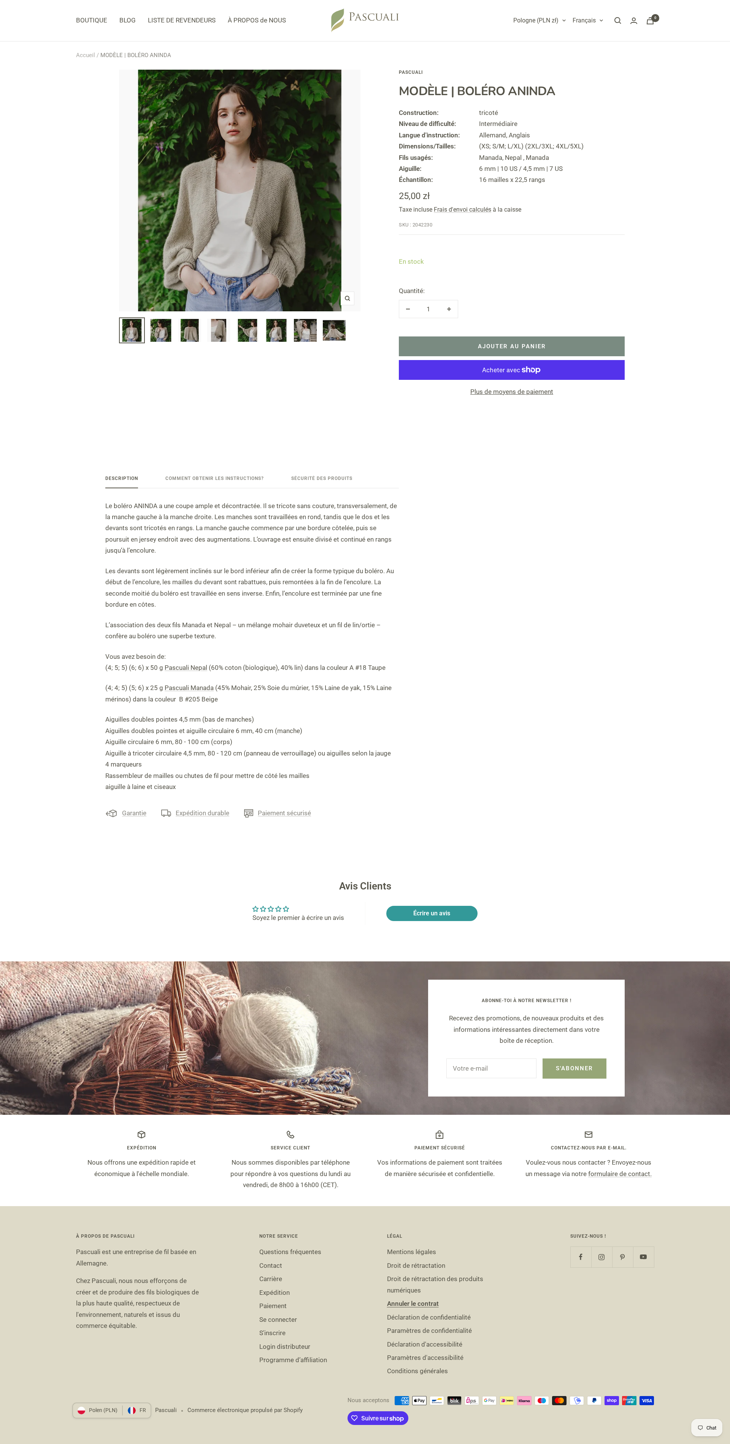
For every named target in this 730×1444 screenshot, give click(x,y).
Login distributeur (284, 1346)
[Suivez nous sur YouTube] (643, 1256)
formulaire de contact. (620, 1174)
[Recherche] (617, 20)
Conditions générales (417, 1371)
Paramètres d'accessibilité (425, 1357)
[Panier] (650, 20)
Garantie (134, 813)
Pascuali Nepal (186, 667)
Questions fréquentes (290, 1252)
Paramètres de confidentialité (429, 1330)
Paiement (273, 1306)
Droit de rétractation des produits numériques (435, 1284)
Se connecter (278, 1319)
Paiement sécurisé (284, 813)
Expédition (274, 1292)
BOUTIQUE (91, 20)
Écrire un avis (431, 913)
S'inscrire (272, 1333)
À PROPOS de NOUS (257, 20)
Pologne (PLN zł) (536, 20)
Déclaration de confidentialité (429, 1317)
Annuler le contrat (413, 1303)
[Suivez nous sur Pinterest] (622, 1256)
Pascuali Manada (189, 688)
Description (121, 478)
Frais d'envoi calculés (462, 209)
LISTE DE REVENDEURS (182, 20)
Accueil (85, 55)
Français (584, 20)
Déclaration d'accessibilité (424, 1344)
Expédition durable (202, 813)
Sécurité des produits (321, 478)
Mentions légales (411, 1252)
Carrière (270, 1279)
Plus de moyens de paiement (511, 391)
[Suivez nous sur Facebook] (580, 1256)
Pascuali (411, 72)
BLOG (127, 20)
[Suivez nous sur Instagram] (601, 1256)
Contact (270, 1265)
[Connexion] (633, 21)
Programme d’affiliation (293, 1360)
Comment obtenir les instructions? (214, 478)
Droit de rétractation (416, 1265)
